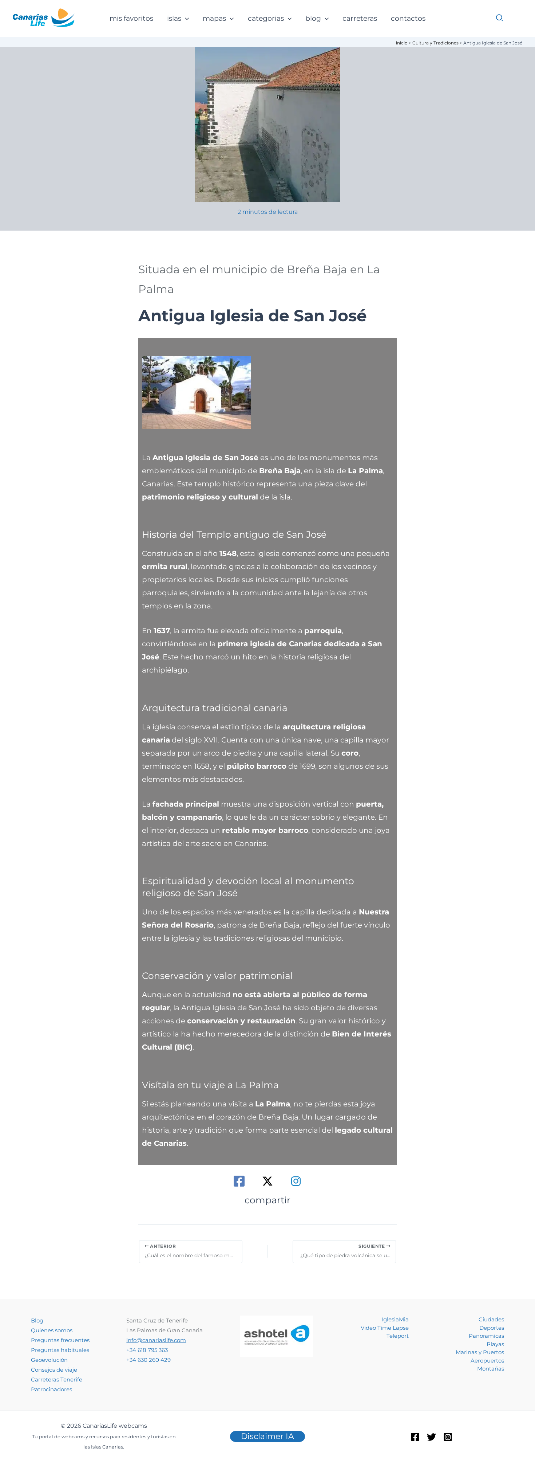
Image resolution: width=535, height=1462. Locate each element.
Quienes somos (51, 1330)
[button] (185, 19)
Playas (495, 1344)
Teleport (398, 1335)
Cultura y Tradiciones (435, 43)
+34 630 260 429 (148, 1359)
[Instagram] (296, 1181)
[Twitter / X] (267, 1181)
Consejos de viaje (54, 1369)
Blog (37, 1320)
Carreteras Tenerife (56, 1379)
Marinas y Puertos (480, 1352)
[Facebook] (239, 1181)
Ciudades (491, 1319)
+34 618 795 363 (147, 1350)
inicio (402, 43)
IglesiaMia (395, 1319)
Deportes (491, 1327)
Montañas (490, 1368)
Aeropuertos (487, 1360)
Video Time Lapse (385, 1327)
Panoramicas (486, 1335)
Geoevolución (49, 1359)
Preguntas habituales (60, 1350)
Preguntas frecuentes (60, 1340)
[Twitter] (431, 1437)
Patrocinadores (51, 1389)
